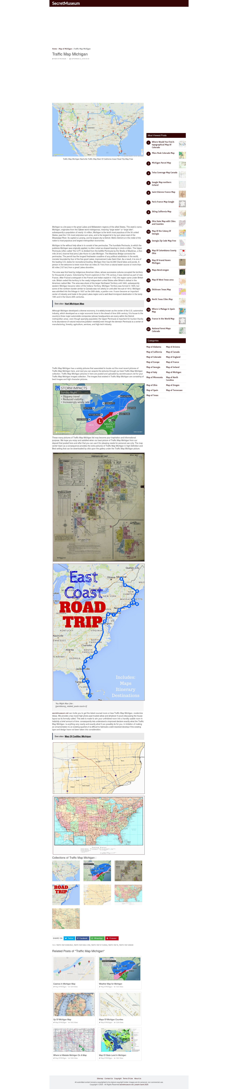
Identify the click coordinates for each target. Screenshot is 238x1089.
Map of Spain (152, 390)
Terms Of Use (128, 1078)
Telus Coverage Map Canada (164, 172)
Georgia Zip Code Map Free (164, 241)
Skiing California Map (161, 211)
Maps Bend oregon (160, 270)
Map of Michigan (60, 59)
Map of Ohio (151, 385)
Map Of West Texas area (163, 280)
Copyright (117, 1078)
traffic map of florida (99, 945)
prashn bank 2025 (141, 1084)
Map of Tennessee (174, 390)
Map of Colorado (153, 357)
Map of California (154, 352)
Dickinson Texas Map (161, 289)
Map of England (173, 357)
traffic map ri (113, 945)
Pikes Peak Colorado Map (163, 153)
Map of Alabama (153, 347)
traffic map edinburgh (64, 945)
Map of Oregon (172, 385)
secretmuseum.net (60, 713)
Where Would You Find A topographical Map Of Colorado (163, 145)
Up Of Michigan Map (62, 1019)
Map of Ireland (172, 367)
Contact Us (109, 1078)
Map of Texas (152, 395)
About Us (137, 1078)
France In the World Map (163, 319)
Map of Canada (173, 352)
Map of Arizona (173, 347)
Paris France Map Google (163, 202)
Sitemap (100, 1078)
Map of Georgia (153, 367)
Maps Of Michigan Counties (111, 1019)
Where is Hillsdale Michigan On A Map (70, 1055)
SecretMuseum (66, 3)
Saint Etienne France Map (163, 192)
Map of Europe (152, 362)
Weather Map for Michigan (110, 983)
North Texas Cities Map (162, 299)
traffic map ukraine (126, 945)
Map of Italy (151, 372)
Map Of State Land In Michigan (112, 1055)
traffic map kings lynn (82, 945)
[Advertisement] (119, 28)
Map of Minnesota (154, 377)
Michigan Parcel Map (161, 163)
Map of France (172, 362)
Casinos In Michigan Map (64, 983)
